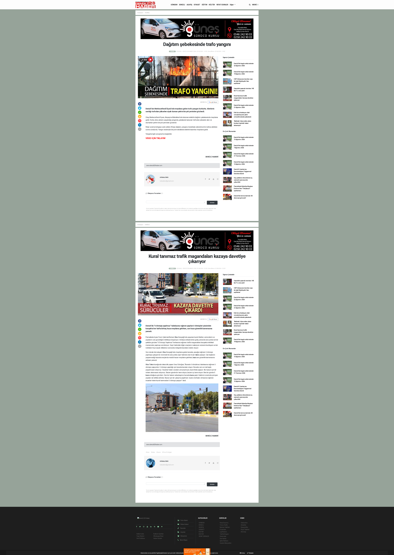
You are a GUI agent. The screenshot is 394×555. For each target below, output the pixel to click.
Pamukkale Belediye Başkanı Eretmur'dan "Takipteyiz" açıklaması (243, 188)
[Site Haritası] (159, 526)
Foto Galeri (184, 520)
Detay (243, 553)
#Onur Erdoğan (167, 452)
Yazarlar (183, 528)
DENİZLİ (182, 5)
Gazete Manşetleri (225, 543)
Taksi (151, 364)
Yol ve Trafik (224, 525)
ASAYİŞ (189, 5)
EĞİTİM (204, 5)
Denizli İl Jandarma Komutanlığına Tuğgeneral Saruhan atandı (242, 171)
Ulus (176, 337)
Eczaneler (223, 529)
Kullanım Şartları (158, 534)
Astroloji (243, 532)
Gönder (212, 202)
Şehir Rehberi (224, 541)
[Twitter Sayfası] (140, 526)
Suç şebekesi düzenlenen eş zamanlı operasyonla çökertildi (243, 180)
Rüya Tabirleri (245, 529)
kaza (195, 357)
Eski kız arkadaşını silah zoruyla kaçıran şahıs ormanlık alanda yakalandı (242, 115)
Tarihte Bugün (224, 534)
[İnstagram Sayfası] (144, 526)
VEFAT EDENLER (222, 5)
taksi (197, 355)
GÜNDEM (174, 5)
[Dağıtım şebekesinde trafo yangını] (178, 77)
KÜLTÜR (212, 5)
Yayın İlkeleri (140, 536)
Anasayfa (140, 12)
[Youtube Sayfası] (148, 526)
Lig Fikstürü (223, 532)
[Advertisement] (108, 24)
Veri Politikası (140, 538)
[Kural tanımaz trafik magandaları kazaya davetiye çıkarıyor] (178, 294)
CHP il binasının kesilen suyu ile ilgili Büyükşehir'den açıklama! (243, 81)
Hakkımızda (140, 534)
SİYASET (197, 5)
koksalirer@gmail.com (167, 181)
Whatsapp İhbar (158, 536)
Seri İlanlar (223, 538)
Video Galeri (184, 524)
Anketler (243, 525)
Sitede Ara (244, 523)
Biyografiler (244, 527)
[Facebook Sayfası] (137, 526)
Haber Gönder (157, 538)
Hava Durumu (224, 523)
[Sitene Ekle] (162, 526)
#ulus (147, 452)
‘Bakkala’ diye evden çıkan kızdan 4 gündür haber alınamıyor (242, 123)
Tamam (250, 553)
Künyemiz (183, 536)
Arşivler (183, 532)
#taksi (153, 452)
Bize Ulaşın (183, 540)
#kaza (158, 452)
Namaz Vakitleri (225, 527)
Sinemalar (223, 536)
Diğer (232, 5)
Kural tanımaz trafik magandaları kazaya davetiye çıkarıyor (243, 98)
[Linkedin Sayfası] (151, 526)
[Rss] (155, 526)
